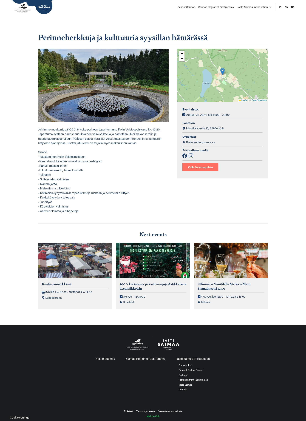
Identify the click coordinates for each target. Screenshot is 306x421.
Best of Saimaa (186, 7)
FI (280, 7)
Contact (183, 389)
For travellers (185, 365)
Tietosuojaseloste (145, 411)
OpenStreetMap (259, 100)
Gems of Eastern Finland (191, 370)
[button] (222, 71)
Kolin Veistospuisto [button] (200, 167)
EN (286, 7)
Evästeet (128, 411)
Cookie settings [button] (19, 417)
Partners (183, 375)
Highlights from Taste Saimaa (193, 379)
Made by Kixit (153, 416)
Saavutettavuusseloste (170, 411)
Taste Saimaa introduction (252, 7)
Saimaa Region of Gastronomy (216, 7)
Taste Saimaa (185, 384)
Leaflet (244, 100)
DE (292, 7)
